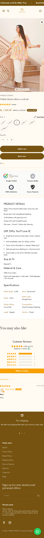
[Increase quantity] (12, 139)
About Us (5, 468)
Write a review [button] (22, 370)
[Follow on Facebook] (4, 522)
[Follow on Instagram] (9, 522)
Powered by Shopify (26, 531)
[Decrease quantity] (3, 139)
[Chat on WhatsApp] (37, 531)
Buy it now (22, 156)
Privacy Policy (7, 452)
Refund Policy (7, 456)
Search (4, 448)
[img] (5, 386)
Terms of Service (8, 464)
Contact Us (6, 472)
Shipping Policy (7, 460)
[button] (5, 104)
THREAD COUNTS (6, 95)
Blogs (4, 477)
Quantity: (3, 135)
